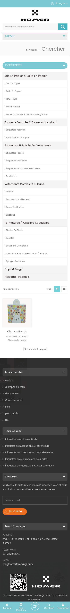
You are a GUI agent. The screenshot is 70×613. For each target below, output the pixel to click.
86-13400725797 (11, 554)
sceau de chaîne (15, 207)
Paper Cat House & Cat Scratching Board (27, 114)
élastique (10, 215)
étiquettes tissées (15, 153)
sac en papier (13, 83)
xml (7, 420)
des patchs (11, 176)
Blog (7, 407)
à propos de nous (15, 387)
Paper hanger (13, 106)
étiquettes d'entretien (16, 160)
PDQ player (11, 99)
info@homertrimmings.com (18, 564)
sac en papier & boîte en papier (25, 76)
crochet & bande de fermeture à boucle (26, 253)
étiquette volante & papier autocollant (30, 122)
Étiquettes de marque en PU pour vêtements (30, 466)
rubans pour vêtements (18, 199)
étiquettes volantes (15, 130)
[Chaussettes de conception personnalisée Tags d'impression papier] (17, 313)
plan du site (11, 413)
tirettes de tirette (14, 230)
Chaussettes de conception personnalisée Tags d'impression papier (17, 332)
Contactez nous (14, 400)
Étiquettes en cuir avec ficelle (21, 439)
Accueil (33, 50)
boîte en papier (13, 91)
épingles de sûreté (15, 261)
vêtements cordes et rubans (24, 184)
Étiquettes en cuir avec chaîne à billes (26, 459)
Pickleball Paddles (16, 277)
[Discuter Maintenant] (35, 606)
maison (9, 380)
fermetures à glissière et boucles (26, 223)
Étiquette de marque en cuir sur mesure (27, 446)
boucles (10, 238)
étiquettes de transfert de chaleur (23, 168)
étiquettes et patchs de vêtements (27, 145)
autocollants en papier (17, 137)
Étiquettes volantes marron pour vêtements (29, 452)
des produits (12, 394)
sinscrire (14, 511)
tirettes (9, 191)
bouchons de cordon (17, 245)
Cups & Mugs (13, 269)
